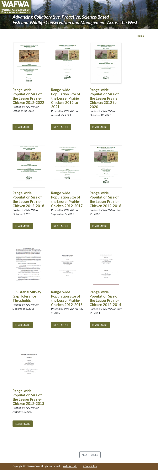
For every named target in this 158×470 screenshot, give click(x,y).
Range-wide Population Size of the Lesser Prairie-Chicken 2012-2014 (105, 298)
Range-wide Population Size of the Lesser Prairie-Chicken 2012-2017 (67, 199)
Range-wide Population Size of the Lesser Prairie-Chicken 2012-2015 (67, 298)
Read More (22, 127)
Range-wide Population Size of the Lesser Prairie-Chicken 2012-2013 (28, 397)
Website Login (70, 466)
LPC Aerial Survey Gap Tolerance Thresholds (27, 296)
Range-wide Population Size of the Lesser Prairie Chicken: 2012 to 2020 (104, 98)
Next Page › (90, 454)
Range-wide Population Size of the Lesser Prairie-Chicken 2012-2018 (28, 199)
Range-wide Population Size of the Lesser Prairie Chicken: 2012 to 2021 (65, 98)
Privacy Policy (90, 466)
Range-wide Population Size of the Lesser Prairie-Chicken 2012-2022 (28, 96)
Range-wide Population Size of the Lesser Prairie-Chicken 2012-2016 (105, 199)
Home (140, 35)
